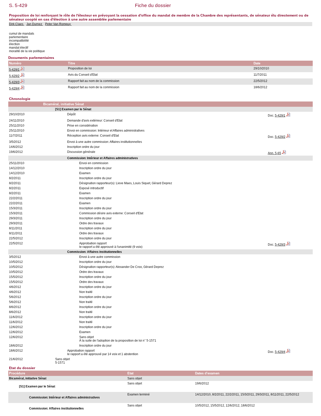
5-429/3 (14, 82)
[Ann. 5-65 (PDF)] (284, 153)
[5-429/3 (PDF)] (22, 82)
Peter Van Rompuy (58, 24)
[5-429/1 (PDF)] (22, 69)
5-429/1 (14, 69)
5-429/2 (14, 76)
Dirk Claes (16, 24)
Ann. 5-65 (274, 153)
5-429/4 (14, 88)
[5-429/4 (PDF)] (22, 88)
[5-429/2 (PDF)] (22, 76)
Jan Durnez (34, 24)
